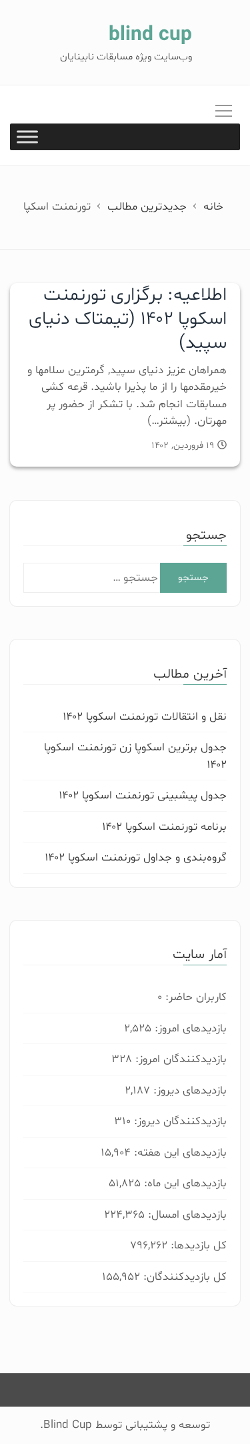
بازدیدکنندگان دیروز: (179, 1121)
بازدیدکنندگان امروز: (179, 1059)
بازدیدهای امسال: (186, 1214)
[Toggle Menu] (27, 137)
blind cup (150, 35)
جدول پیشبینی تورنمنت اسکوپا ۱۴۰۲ (143, 795)
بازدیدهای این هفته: (179, 1152)
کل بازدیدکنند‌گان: (183, 1276)
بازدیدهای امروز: (189, 1028)
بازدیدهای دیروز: (188, 1090)
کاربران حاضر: (194, 997)
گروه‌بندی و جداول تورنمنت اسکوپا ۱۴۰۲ (136, 857)
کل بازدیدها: (197, 1245)
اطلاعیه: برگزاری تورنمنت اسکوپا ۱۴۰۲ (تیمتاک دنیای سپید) (128, 319)
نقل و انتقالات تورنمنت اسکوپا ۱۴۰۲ (145, 716)
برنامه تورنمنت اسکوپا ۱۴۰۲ (164, 826)
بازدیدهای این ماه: (184, 1183)
